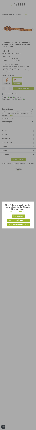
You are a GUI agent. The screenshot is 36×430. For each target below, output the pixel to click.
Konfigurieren (18, 216)
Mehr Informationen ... (18, 211)
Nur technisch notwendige (18, 220)
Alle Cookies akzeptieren (18, 224)
